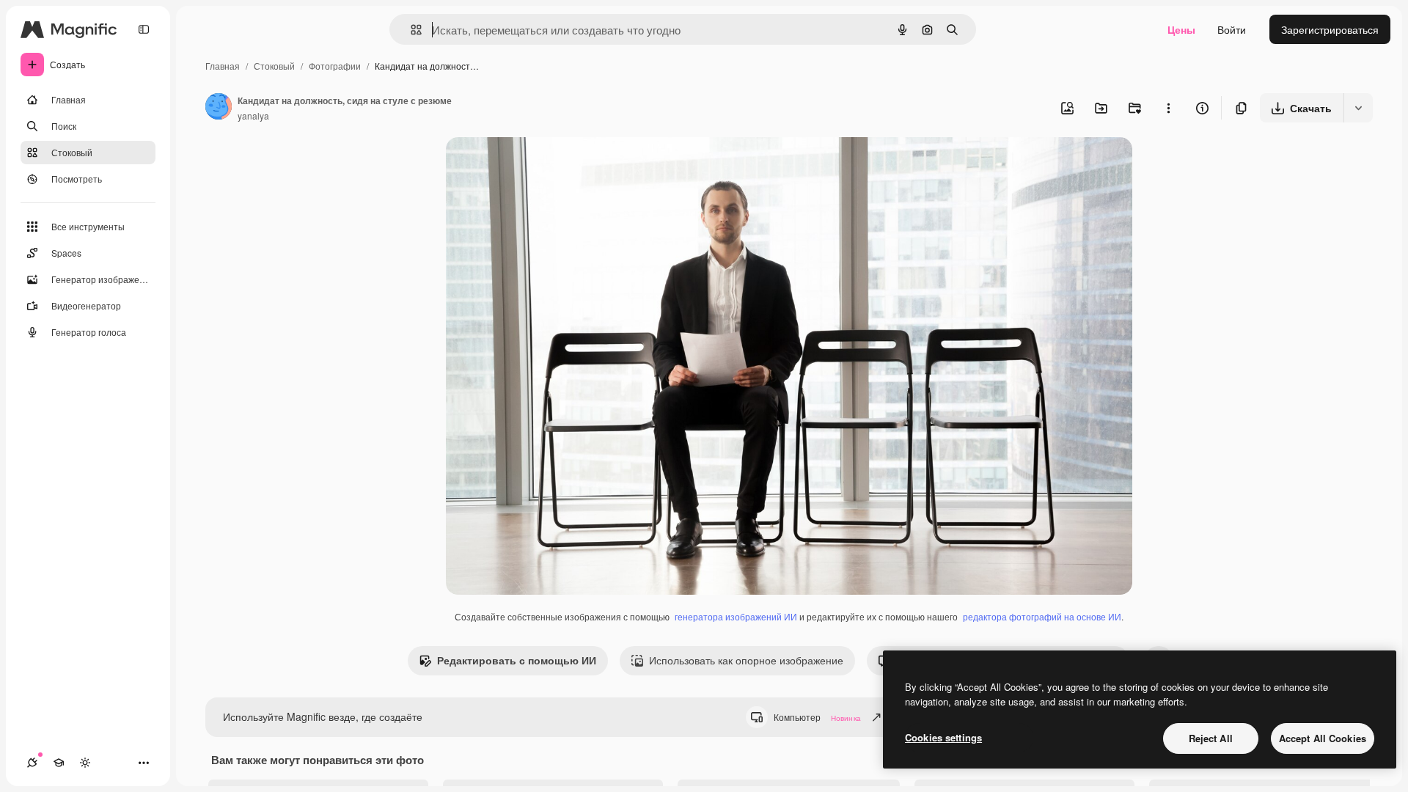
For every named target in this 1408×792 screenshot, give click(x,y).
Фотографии (335, 65)
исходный (544, 165)
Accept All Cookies (1322, 738)
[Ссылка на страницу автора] (218, 107)
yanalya (253, 115)
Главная (222, 65)
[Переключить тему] (85, 762)
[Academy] (58, 762)
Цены (1181, 29)
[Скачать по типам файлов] (1358, 107)
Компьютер (817, 717)
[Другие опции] (1168, 107)
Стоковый (274, 65)
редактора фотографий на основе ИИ (1042, 616)
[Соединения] (32, 762)
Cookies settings (943, 737)
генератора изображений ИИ (736, 616)
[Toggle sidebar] (143, 29)
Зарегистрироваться (1330, 29)
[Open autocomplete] (410, 29)
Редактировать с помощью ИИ (516, 660)
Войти (1231, 29)
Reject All (1211, 738)
